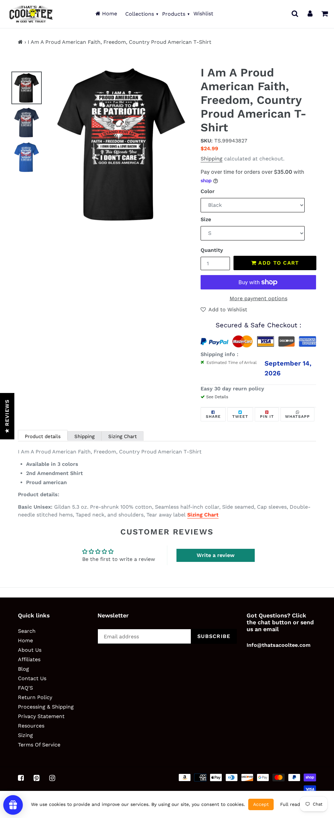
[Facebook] (21, 778)
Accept (261, 804)
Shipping (211, 158)
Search (27, 631)
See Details (217, 396)
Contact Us (32, 678)
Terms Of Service (39, 745)
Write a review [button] (216, 555)
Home (108, 13)
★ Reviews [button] (7, 416)
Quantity (212, 250)
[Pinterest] (36, 778)
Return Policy (35, 697)
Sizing (25, 735)
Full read (290, 804)
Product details (43, 436)
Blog (23, 669)
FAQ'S (25, 688)
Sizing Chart (122, 436)
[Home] (20, 42)
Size (206, 219)
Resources (31, 726)
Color (208, 191)
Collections (139, 14)
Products (173, 14)
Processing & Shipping (46, 707)
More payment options (258, 298)
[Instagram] (52, 778)
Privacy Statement (41, 716)
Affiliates (29, 659)
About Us (29, 650)
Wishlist (203, 13)
